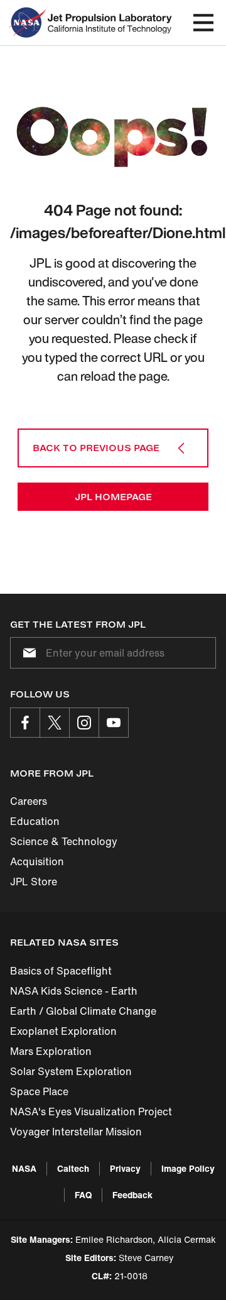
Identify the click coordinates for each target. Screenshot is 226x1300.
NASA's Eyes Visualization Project (91, 1111)
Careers (28, 801)
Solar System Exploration (71, 1071)
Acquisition (37, 861)
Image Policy (188, 1168)
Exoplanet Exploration (63, 1031)
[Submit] (27, 653)
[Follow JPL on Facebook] (25, 722)
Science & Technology (63, 841)
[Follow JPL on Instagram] (84, 722)
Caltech (73, 1168)
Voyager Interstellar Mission (76, 1131)
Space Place (39, 1091)
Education (35, 821)
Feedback (132, 1194)
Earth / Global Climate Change (83, 1011)
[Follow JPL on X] (55, 722)
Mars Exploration (51, 1051)
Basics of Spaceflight (61, 970)
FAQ (83, 1194)
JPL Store (33, 881)
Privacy (125, 1168)
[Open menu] (203, 23)
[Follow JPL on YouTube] (114, 722)
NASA (24, 1168)
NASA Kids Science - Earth (73, 990)
